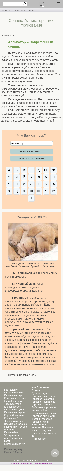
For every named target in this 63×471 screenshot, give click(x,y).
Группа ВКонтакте (14, 452)
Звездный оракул (14, 421)
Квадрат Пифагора (42, 427)
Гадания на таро (13, 395)
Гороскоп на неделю (43, 401)
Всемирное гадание (15, 423)
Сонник (36, 390)
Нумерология (39, 424)
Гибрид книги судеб (15, 426)
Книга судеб (11, 418)
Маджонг (9, 429)
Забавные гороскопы (44, 407)
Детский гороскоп (42, 418)
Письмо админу (13, 449)
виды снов (7, 10)
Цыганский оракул (14, 443)
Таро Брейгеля (12, 403)
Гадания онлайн (13, 392)
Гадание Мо (11, 432)
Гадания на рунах (14, 409)
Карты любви (39, 410)
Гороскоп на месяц (42, 404)
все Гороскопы (40, 387)
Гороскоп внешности (43, 415)
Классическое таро (15, 398)
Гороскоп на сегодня (43, 396)
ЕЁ (46, 170)
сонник (30, 10)
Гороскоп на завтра (43, 398)
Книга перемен (12, 406)
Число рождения (41, 430)
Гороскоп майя (40, 421)
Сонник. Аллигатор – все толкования (31, 463)
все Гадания (11, 389)
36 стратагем (11, 435)
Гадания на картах (14, 412)
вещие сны (20, 10)
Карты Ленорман (14, 415)
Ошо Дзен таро (13, 401)
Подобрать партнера (44, 413)
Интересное (39, 438)
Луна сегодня (39, 393)
